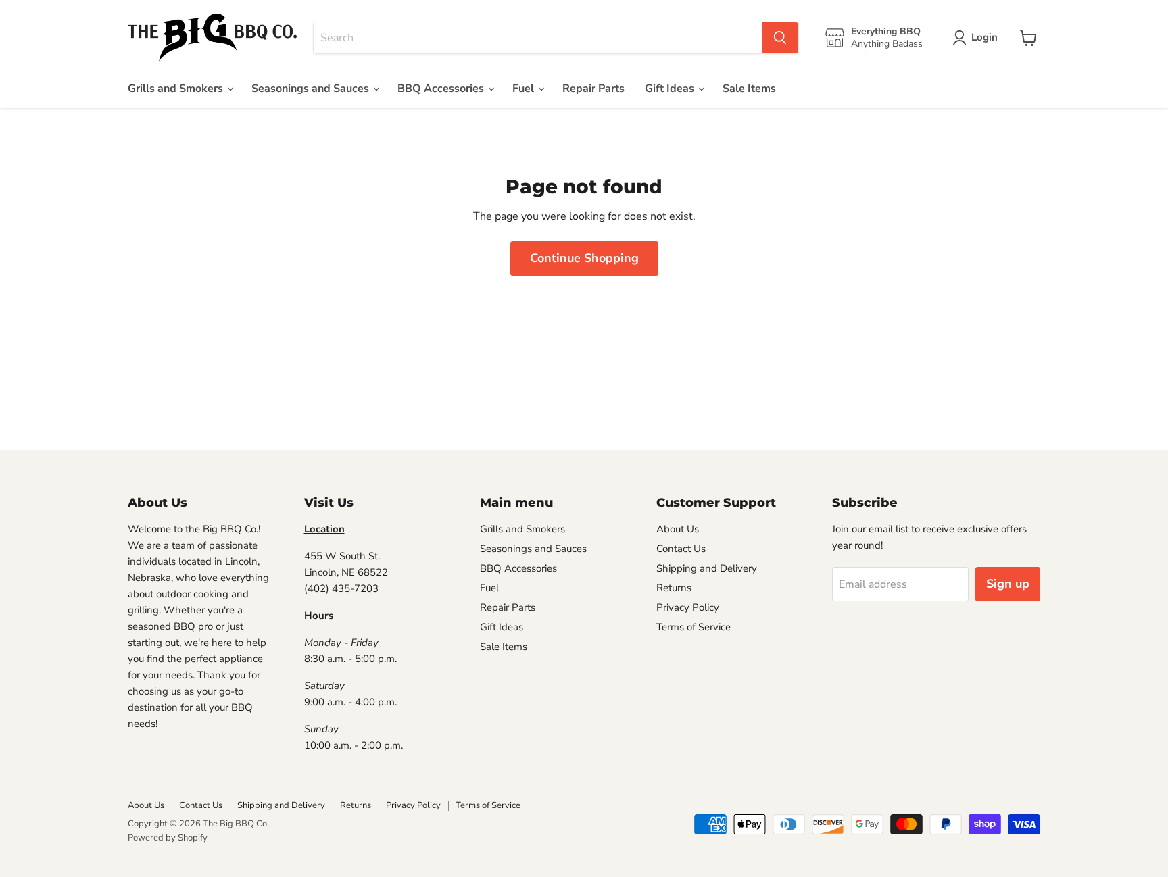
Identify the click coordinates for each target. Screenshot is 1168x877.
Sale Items (749, 88)
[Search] (780, 37)
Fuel (524, 88)
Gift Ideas (671, 88)
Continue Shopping (584, 258)
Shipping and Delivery (706, 568)
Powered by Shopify (168, 838)
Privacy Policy (687, 607)
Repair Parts (593, 88)
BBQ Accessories (442, 88)
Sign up (1007, 584)
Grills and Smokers (177, 88)
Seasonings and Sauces (311, 88)
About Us (677, 529)
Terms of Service (693, 627)
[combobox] (538, 37)
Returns (673, 588)
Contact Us (681, 548)
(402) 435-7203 (341, 588)
